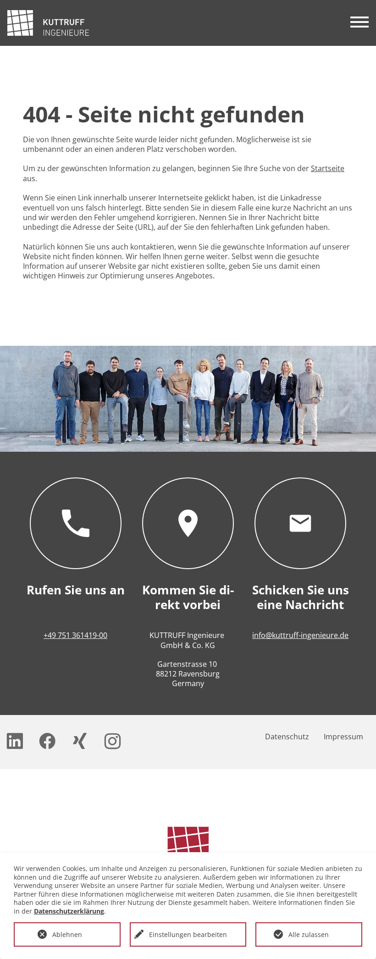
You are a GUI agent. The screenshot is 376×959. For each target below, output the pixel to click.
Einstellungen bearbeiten (188, 934)
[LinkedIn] (15, 741)
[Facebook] (48, 741)
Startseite (327, 168)
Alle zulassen (308, 934)
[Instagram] (113, 741)
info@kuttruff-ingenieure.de (300, 635)
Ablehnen (67, 934)
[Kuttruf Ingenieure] (48, 23)
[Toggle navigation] (359, 23)
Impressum (343, 737)
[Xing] (80, 741)
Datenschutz (287, 737)
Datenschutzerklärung (69, 911)
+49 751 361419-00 (75, 635)
